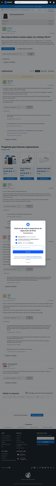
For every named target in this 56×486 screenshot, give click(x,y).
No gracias (28, 262)
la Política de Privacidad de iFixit (33, 256)
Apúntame (28, 251)
